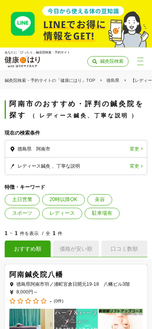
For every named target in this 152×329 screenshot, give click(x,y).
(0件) (59, 301)
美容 (100, 199)
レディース (62, 213)
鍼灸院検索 (112, 61)
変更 (134, 149)
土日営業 (22, 199)
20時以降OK (63, 199)
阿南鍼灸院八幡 (36, 274)
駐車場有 (102, 213)
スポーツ (22, 213)
